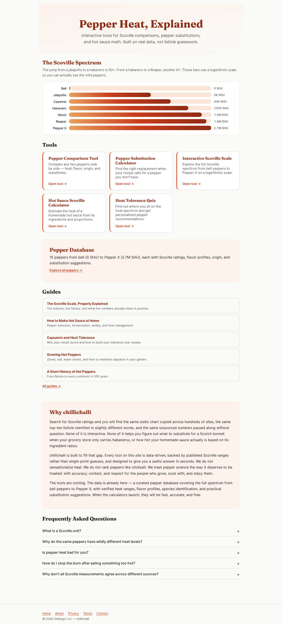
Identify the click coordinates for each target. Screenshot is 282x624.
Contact (102, 613)
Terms (87, 613)
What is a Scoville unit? (61, 530)
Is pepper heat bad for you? (65, 552)
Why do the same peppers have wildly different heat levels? (92, 541)
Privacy (73, 613)
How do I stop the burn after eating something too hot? (88, 563)
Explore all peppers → (66, 270)
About (59, 613)
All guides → (51, 386)
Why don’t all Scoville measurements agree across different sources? (100, 574)
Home (46, 613)
